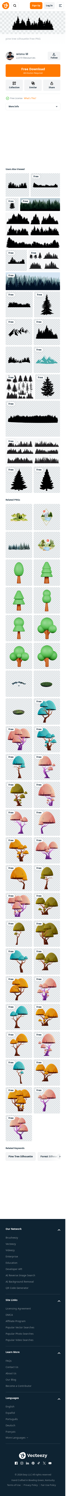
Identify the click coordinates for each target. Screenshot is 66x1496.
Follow (54, 57)
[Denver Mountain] (19, 405)
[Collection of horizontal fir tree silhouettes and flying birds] (32, 607)
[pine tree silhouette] (20, 209)
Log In (49, 5)
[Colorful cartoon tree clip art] (19, 1117)
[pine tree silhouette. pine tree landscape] (32, 254)
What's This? (30, 98)
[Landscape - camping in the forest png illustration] (19, 461)
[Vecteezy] (5, 5)
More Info (14, 105)
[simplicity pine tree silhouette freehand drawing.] (19, 635)
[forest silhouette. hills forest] (32, 574)
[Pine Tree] (42, 203)
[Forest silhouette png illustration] (17, 184)
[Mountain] (19, 489)
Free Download (33, 70)
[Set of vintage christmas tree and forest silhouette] (21, 306)
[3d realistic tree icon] (19, 811)
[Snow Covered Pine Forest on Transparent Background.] (19, 756)
